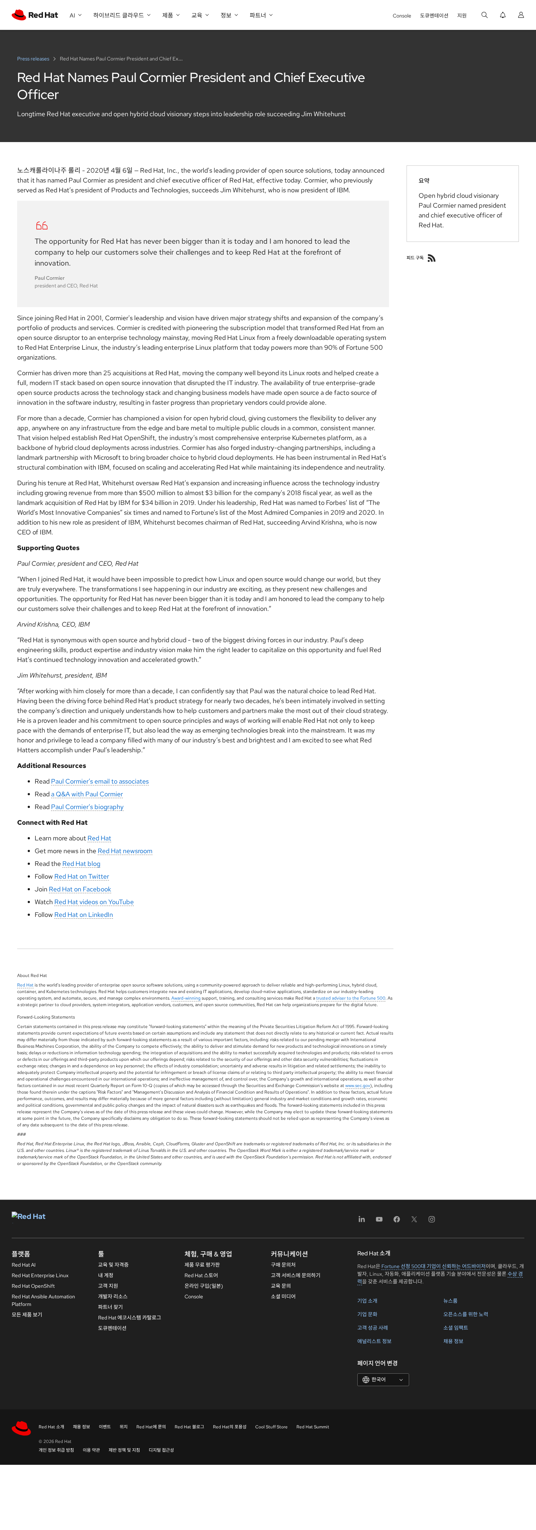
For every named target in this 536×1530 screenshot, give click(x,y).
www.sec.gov (357, 1085)
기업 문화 (367, 1314)
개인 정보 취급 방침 (56, 1450)
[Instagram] (431, 1221)
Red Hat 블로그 (189, 1427)
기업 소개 (367, 1301)
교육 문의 (281, 1286)
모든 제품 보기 (27, 1314)
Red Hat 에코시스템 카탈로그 (129, 1317)
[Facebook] (396, 1221)
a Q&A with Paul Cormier (87, 794)
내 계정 (105, 1275)
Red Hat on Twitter (81, 876)
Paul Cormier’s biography (87, 807)
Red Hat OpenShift (33, 1286)
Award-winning (186, 998)
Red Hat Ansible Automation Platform (43, 1300)
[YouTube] (379, 1221)
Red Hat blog (81, 863)
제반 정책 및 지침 (124, 1450)
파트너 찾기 (110, 1307)
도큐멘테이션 (434, 15)
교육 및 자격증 (113, 1265)
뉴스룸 (450, 1301)
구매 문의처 (283, 1265)
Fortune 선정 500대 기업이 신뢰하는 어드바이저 (433, 1266)
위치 (124, 1427)
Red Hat (99, 838)
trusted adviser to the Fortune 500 (350, 998)
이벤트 (105, 1427)
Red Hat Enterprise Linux (40, 1275)
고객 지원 (108, 1286)
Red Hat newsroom (125, 851)
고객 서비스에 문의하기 (296, 1275)
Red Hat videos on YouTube (94, 902)
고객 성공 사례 (372, 1328)
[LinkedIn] (361, 1221)
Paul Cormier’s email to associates (100, 781)
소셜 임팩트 (455, 1328)
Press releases (33, 58)
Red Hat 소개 (51, 1427)
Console (402, 15)
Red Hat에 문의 (151, 1427)
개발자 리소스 (113, 1296)
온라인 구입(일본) (204, 1286)
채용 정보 (453, 1341)
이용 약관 (91, 1450)
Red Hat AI (24, 1265)
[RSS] (431, 258)
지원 (462, 15)
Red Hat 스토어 (201, 1275)
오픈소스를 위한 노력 (465, 1314)
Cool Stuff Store (271, 1427)
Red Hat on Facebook (80, 889)
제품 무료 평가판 (202, 1265)
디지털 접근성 (161, 1450)
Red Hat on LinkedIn (83, 914)
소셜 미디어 (283, 1296)
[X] (414, 1221)
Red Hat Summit (312, 1427)
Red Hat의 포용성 (229, 1427)
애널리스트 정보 (374, 1341)
